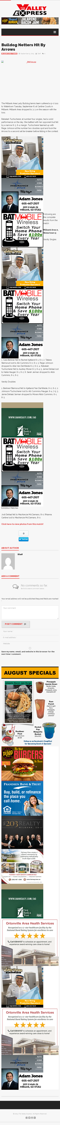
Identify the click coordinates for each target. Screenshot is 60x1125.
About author (10, 548)
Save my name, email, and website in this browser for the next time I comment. (28, 653)
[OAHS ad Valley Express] (30, 942)
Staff (39, 54)
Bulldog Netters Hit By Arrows (23, 47)
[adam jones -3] (22, 195)
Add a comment (10, 576)
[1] (22, 157)
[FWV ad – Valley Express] (22, 866)
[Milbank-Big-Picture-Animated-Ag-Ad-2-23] (22, 420)
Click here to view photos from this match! (22, 524)
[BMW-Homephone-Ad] (22, 230)
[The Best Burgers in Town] (22, 764)
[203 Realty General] (22, 832)
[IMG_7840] (30, 706)
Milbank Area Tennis (9, 53)
